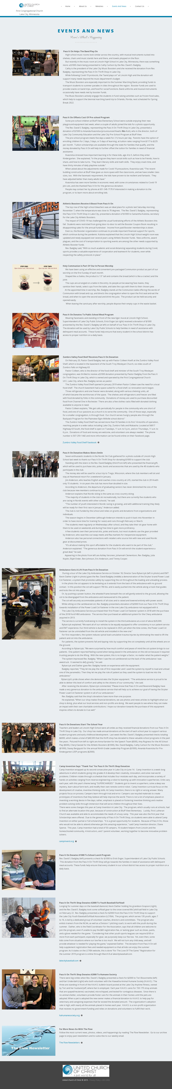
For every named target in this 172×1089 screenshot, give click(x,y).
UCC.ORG (106, 1080)
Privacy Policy (94, 1080)
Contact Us (139, 6)
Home (67, 6)
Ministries (99, 6)
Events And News (119, 6)
